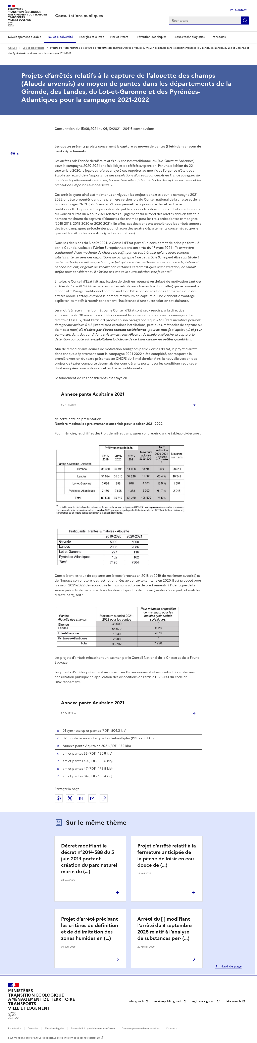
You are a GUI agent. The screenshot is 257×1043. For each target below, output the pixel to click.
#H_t (14, 153)
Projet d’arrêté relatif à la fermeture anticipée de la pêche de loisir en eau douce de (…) (166, 855)
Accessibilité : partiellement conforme (93, 1028)
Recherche (245, 20)
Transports (218, 37)
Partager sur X (70, 798)
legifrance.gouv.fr (204, 1001)
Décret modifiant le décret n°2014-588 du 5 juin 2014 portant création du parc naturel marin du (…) (89, 858)
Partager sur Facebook (59, 798)
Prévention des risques (151, 37)
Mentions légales (54, 1028)
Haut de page (231, 966)
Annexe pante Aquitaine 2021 (92, 394)
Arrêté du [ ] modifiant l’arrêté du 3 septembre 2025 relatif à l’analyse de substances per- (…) (164, 928)
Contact (241, 10)
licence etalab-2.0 (90, 1038)
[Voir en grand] (127, 481)
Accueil (12, 48)
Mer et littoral (119, 37)
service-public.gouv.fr (168, 1001)
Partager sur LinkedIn (81, 798)
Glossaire (33, 1028)
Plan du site (14, 1028)
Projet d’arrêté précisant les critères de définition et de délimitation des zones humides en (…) (89, 928)
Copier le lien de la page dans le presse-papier (104, 798)
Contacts (171, 1028)
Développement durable (24, 37)
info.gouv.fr (136, 1001)
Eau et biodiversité (60, 37)
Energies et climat (91, 37)
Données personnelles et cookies (140, 1028)
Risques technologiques (189, 37)
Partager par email (92, 798)
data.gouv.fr (233, 1001)
